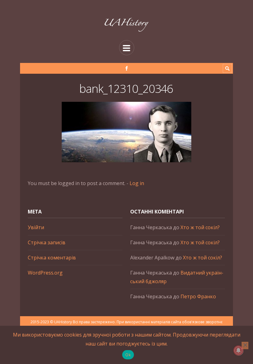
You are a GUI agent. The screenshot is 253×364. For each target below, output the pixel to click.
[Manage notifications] (238, 350)
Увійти (36, 227)
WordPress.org (45, 272)
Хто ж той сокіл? (200, 227)
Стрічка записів (46, 242)
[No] (245, 345)
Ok (128, 354)
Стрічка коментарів (52, 257)
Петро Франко (198, 296)
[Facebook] (126, 68)
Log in (137, 183)
